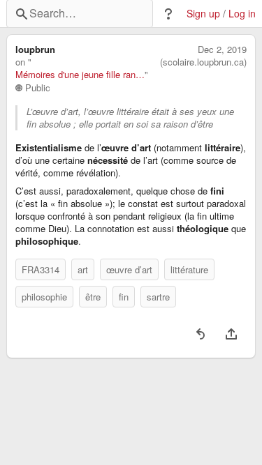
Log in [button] (242, 13)
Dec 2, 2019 (222, 49)
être (93, 296)
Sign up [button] (203, 13)
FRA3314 (40, 269)
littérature (189, 269)
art (83, 269)
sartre (158, 296)
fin (124, 296)
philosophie (44, 296)
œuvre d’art (129, 269)
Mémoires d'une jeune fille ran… (80, 74)
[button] (168, 14)
